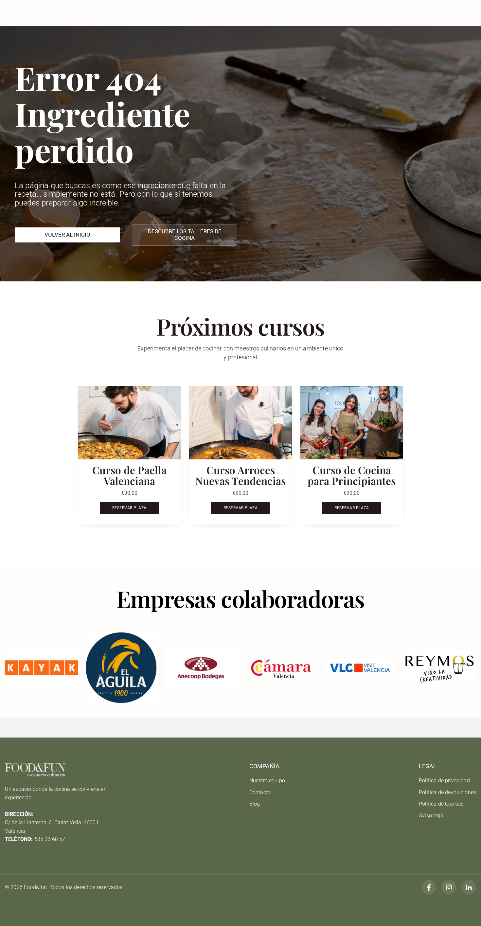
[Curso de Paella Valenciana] (129, 422)
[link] (41, 668)
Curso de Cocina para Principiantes (352, 475)
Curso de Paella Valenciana (129, 475)
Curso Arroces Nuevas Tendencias (240, 475)
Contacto (260, 792)
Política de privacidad (444, 780)
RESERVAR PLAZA (129, 508)
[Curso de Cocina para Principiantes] (351, 422)
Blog (254, 804)
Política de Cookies (441, 804)
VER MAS (240, 536)
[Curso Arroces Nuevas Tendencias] (240, 422)
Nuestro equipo (267, 780)
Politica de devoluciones (447, 792)
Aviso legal (432, 815)
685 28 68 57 (49, 839)
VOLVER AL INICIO (67, 235)
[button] (391, 463)
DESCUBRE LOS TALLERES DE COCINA (185, 234)
